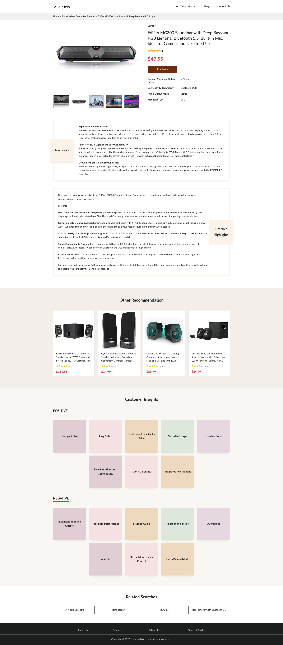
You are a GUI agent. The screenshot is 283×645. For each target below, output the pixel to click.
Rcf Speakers (119, 610)
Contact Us (118, 630)
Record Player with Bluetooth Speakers (210, 610)
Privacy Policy (156, 630)
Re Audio (164, 610)
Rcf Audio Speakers (74, 610)
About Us (83, 630)
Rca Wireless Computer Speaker (78, 16)
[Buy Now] (73, 329)
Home (56, 16)
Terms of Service (196, 630)
